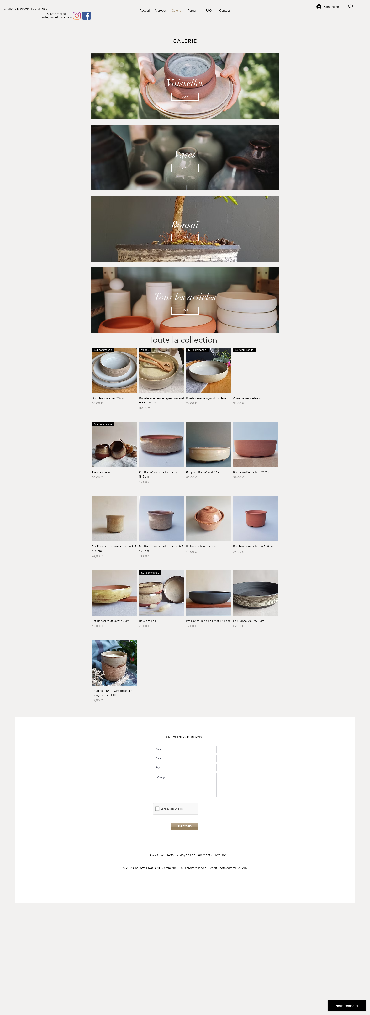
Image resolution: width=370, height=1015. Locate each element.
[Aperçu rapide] (161, 444)
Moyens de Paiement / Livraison (203, 855)
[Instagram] (77, 16)
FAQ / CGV (156, 855)
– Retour (170, 855)
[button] (350, 6)
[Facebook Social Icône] (86, 16)
